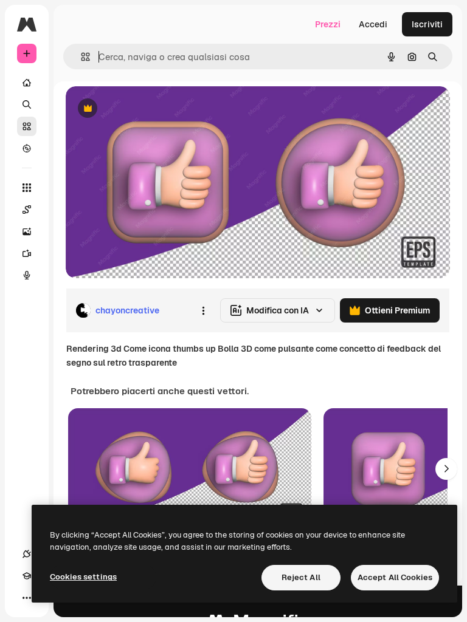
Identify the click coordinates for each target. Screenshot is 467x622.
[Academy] (26, 576)
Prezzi (328, 24)
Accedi (373, 24)
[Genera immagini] (26, 231)
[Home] (26, 82)
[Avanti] (446, 469)
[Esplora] (26, 148)
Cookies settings (83, 577)
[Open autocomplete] (80, 56)
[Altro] (26, 597)
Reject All (301, 577)
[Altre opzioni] (203, 310)
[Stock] (26, 126)
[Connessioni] (26, 554)
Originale (145, 109)
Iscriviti (427, 24)
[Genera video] (26, 253)
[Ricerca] (26, 104)
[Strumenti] (26, 187)
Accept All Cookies (395, 577)
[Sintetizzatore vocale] (26, 275)
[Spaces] (26, 209)
